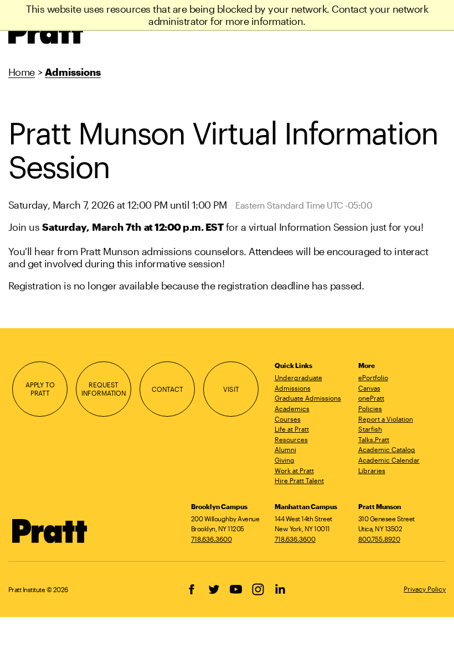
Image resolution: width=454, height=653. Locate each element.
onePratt (371, 398)
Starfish (370, 429)
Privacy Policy (425, 589)
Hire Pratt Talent (299, 480)
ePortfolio (373, 377)
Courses (288, 419)
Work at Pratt (294, 470)
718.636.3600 (211, 539)
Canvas (369, 388)
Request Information (103, 389)
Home (21, 72)
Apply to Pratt (40, 389)
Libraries (371, 470)
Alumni (285, 449)
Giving (285, 460)
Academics (292, 408)
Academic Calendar (389, 460)
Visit (231, 389)
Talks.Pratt (373, 439)
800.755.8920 (379, 539)
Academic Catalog (386, 449)
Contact (167, 389)
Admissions (73, 72)
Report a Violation (385, 419)
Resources (291, 439)
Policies (370, 408)
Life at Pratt (292, 429)
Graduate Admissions (308, 398)
